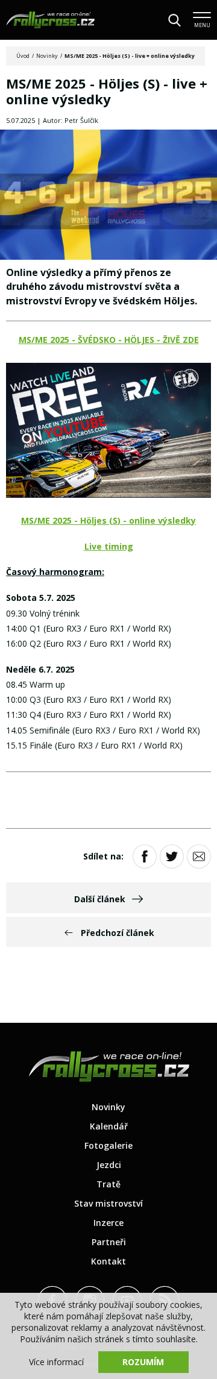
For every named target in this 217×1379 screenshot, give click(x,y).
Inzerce (108, 1222)
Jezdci (108, 1164)
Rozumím (143, 1362)
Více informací (56, 1362)
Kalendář (109, 1126)
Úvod (23, 56)
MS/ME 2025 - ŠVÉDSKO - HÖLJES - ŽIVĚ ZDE (109, 339)
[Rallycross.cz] (50, 19)
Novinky (47, 56)
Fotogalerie (108, 1145)
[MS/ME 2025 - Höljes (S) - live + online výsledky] (108, 196)
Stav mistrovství (108, 1203)
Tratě (108, 1184)
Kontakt (108, 1261)
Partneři (109, 1242)
